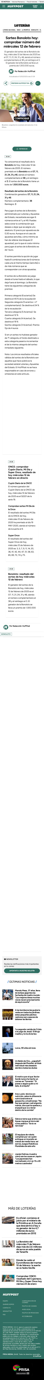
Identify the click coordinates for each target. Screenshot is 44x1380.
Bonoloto (34, 30)
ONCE (19, 30)
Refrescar (23, 149)
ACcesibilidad (27, 1316)
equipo (5, 1301)
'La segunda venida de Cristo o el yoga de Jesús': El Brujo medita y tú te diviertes (28, 1031)
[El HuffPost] (15, 6)
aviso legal (26, 1309)
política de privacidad (30, 1313)
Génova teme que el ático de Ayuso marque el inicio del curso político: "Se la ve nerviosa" (28, 1122)
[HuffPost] (11, 1294)
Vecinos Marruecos (18, 2)
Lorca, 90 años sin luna (25, 1048)
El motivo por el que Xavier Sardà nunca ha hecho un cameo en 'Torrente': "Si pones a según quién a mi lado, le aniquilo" (27, 1081)
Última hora (35, 6)
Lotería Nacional (9, 30)
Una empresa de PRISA (22, 1367)
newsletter (7, 1311)
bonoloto (6, 634)
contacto (7, 1308)
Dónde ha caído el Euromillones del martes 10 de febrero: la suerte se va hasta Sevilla (28, 1264)
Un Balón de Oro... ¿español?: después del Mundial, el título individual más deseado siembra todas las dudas (28, 1064)
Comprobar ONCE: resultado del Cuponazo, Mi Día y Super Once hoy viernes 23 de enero (29, 1280)
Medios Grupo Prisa (22, 1373)
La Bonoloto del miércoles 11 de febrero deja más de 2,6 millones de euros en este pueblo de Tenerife (29, 1246)
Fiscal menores (32, 2)
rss (4, 1314)
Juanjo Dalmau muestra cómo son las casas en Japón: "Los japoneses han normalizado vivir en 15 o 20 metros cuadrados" (28, 1159)
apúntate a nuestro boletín (22, 971)
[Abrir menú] (3, 6)
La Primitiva (26, 30)
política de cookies (29, 1306)
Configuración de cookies (29, 1301)
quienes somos (8, 1304)
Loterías (22, 26)
